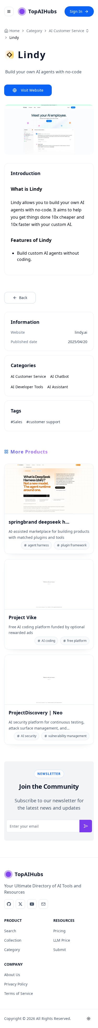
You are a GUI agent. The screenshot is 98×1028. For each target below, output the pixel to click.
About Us (12, 974)
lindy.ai (81, 332)
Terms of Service (18, 993)
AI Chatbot (59, 376)
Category (12, 949)
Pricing (59, 930)
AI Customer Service (66, 30)
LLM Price (61, 940)
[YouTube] (32, 904)
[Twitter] (20, 904)
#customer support (43, 421)
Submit (59, 949)
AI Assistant (57, 386)
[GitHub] (9, 904)
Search (10, 930)
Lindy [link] (14, 37)
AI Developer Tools (27, 386)
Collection (12, 940)
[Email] (43, 904)
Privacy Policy (15, 984)
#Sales (16, 421)
